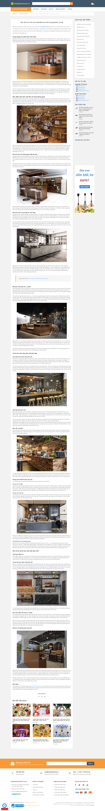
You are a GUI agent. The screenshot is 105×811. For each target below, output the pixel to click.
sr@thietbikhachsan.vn (83, 90)
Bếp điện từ (79, 72)
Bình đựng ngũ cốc (81, 60)
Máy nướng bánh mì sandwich (84, 54)
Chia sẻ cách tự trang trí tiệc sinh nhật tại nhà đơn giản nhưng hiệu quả (61, 741)
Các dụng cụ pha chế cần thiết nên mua (38, 278)
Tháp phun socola (81, 48)
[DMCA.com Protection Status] (16, 794)
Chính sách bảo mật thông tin (62, 795)
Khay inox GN (80, 39)
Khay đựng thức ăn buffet (83, 36)
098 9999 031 (81, 95)
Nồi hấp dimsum (81, 27)
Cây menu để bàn (81, 45)
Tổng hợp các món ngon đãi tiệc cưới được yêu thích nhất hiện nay (21, 720)
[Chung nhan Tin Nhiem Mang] (31, 805)
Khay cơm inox (80, 63)
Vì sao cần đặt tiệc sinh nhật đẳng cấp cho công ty (20, 740)
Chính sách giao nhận (60, 787)
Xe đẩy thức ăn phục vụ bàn (83, 57)
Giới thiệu (35, 9)
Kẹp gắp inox (80, 66)
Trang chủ (14, 13)
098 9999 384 (81, 85)
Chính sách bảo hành (60, 789)
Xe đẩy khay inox (81, 69)
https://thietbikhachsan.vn (30, 802)
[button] (71, 3)
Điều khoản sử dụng (38, 787)
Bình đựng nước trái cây (82, 30)
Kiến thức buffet (60, 9)
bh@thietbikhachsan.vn (83, 100)
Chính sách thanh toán (60, 784)
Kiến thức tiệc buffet (38, 792)
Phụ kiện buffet (80, 75)
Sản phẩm (43, 9)
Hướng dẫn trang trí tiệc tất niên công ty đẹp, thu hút (41, 720)
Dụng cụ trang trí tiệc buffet (84, 51)
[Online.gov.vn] (17, 805)
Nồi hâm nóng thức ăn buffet (84, 24)
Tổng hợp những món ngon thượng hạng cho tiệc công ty (41, 740)
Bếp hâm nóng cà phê (82, 33)
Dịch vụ (51, 9)
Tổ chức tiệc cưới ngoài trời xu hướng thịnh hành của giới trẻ (61, 720)
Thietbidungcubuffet (37, 686)
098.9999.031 (4, 809)
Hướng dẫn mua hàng (38, 795)
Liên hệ (70, 9)
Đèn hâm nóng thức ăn (82, 42)
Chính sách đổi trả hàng (60, 792)
